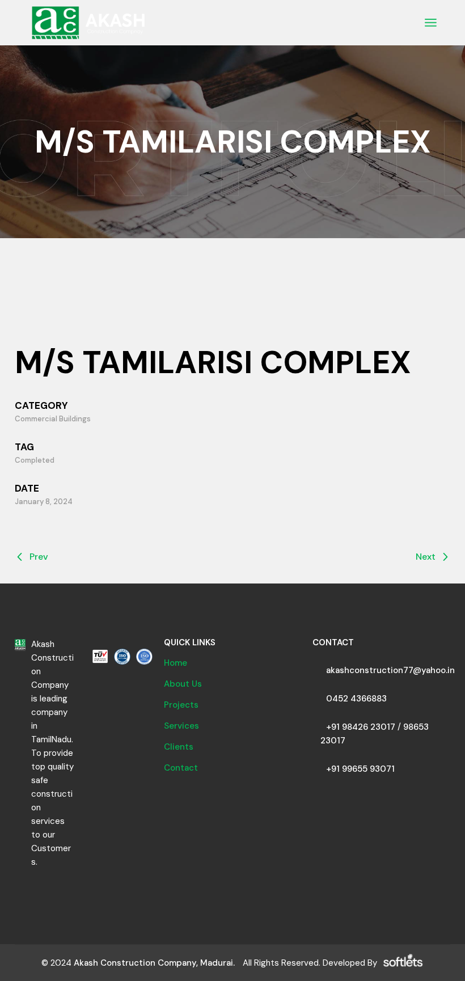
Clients (178, 746)
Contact (181, 767)
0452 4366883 (356, 698)
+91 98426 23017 (360, 727)
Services (181, 725)
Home (175, 663)
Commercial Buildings (53, 419)
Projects (181, 705)
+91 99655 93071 (360, 769)
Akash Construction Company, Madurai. (154, 963)
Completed (34, 460)
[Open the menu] (431, 23)
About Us (183, 684)
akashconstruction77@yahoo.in (390, 670)
